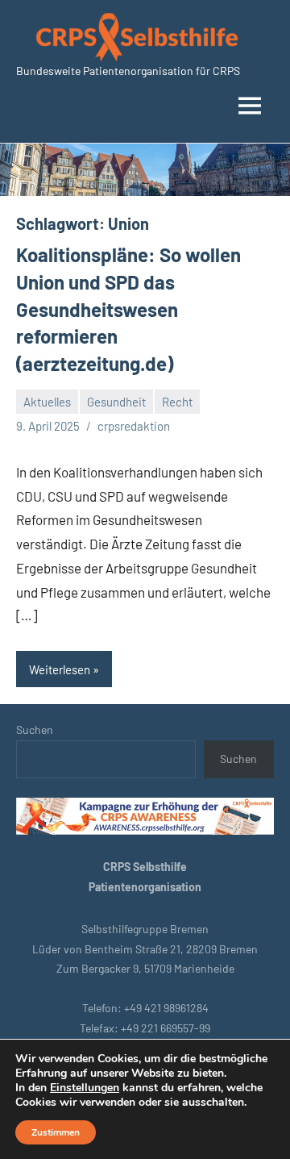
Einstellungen (84, 1088)
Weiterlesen (59, 669)
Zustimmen (55, 1132)
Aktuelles (47, 401)
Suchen (34, 729)
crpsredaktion (133, 426)
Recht (177, 401)
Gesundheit (116, 401)
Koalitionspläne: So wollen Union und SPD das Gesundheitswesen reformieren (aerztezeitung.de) (128, 308)
